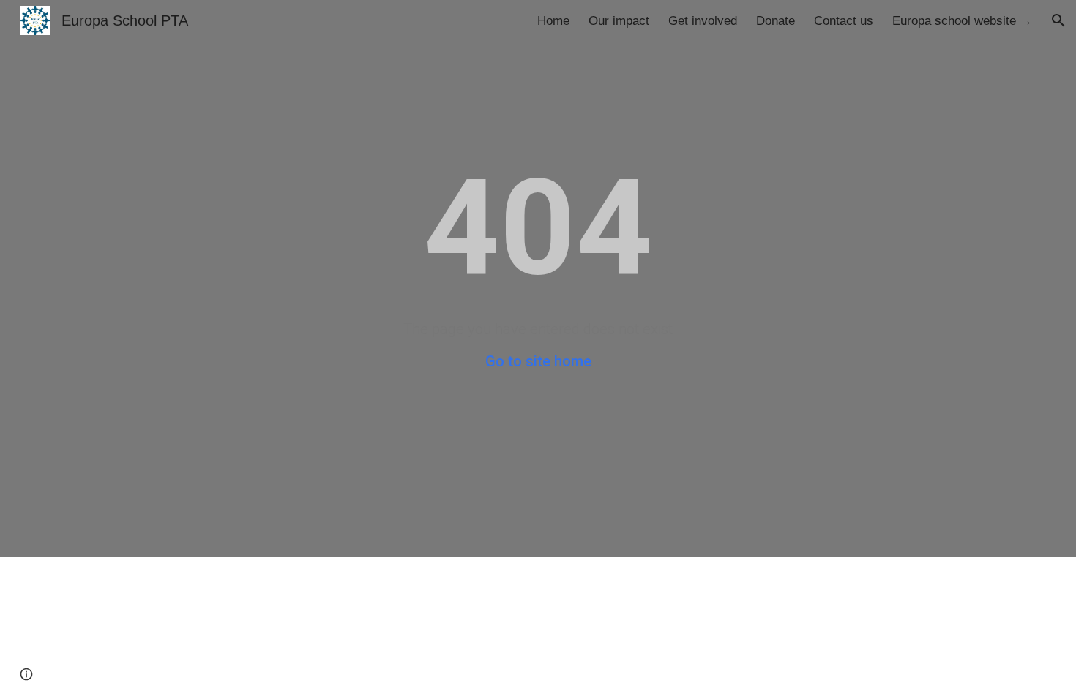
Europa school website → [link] (962, 20)
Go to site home (538, 361)
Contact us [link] (843, 20)
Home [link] (553, 20)
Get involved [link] (702, 20)
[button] (1058, 20)
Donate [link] (775, 20)
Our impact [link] (619, 20)
